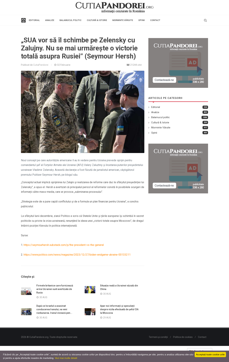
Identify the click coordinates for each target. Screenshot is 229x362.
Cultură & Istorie (160, 122)
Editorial (155, 107)
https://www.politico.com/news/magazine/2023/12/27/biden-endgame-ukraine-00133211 (77, 254)
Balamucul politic (160, 117)
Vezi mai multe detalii (66, 358)
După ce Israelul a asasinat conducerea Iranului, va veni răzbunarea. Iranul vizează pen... (54, 309)
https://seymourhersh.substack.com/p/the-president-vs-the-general (64, 245)
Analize (155, 112)
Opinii (154, 132)
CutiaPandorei (40, 65)
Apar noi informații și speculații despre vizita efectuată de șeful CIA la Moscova (119, 309)
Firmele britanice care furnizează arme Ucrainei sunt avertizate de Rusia (54, 289)
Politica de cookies (183, 337)
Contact (202, 337)
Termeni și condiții (158, 337)
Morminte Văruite (160, 127)
